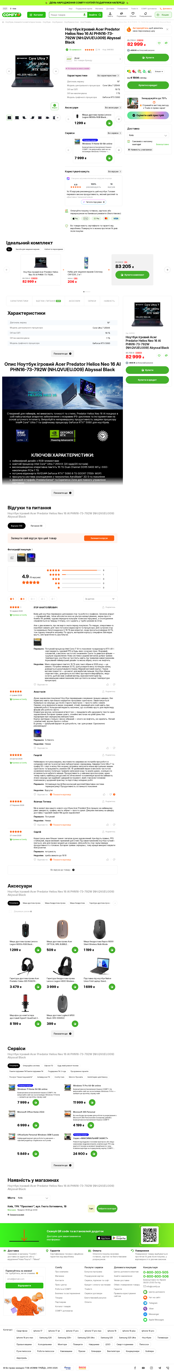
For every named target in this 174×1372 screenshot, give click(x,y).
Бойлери (150, 1351)
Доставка (110, 9)
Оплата (88, 1302)
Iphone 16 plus (129, 1331)
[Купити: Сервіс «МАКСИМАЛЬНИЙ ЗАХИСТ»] (94, 1154)
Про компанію (61, 1271)
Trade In (88, 1289)
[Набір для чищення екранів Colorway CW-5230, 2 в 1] (86, 262)
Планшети (78, 1344)
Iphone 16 (112, 1331)
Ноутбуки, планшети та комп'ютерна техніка (23, 22)
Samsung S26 (45, 1337)
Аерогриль (22, 1358)
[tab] (19, 301)
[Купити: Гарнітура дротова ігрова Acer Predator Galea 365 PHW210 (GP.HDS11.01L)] (38, 987)
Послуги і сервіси (94, 1267)
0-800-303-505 (155, 1272)
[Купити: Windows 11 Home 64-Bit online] (35, 1102)
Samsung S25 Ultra (127, 1337)
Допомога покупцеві (125, 1267)
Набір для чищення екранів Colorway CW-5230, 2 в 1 (85, 273)
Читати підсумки (94, 202)
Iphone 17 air (54, 1331)
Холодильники (45, 1344)
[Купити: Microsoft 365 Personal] (91, 1125)
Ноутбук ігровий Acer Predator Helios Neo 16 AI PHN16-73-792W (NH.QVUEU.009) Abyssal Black (40, 273)
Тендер (59, 1298)
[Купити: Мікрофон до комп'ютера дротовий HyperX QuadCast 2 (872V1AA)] (38, 1024)
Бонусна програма (93, 1271)
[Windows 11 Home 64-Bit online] (77, 141)
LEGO (107, 1344)
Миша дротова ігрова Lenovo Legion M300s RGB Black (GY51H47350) (96, 116)
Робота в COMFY (63, 1289)
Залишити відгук (99, 538)
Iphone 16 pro (148, 1331)
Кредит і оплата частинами (98, 1285)
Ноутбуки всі (57, 22)
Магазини (99, 9)
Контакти (59, 1280)
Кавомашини (66, 1351)
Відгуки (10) (16, 526)
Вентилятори (113, 1351)
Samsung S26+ (64, 1337)
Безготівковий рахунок (95, 1298)
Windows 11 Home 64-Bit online (97, 143)
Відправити (24, 1285)
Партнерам (60, 1302)
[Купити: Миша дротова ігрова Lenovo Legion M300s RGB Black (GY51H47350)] (38, 950)
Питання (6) (36, 526)
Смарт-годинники (125, 1344)
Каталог (38, 14)
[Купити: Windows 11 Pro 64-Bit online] (92, 1102)
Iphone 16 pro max (25, 1337)
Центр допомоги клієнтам (126, 1271)
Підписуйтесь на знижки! (19, 1270)
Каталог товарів (63, 1306)
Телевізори (162, 1337)
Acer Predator (85, 22)
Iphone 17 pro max (93, 1331)
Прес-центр (61, 1285)
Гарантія (118, 1289)
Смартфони (22, 1331)
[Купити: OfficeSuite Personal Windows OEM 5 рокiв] (35, 1154)
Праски (81, 1351)
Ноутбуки (47, 22)
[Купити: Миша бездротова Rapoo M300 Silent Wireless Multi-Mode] (112, 950)
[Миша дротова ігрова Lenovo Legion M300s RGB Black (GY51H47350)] (77, 116)
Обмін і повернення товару (127, 1285)
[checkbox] (19, 911)
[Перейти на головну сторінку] (3, 22)
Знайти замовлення (123, 1276)
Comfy (58, 1267)
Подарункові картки (84, 9)
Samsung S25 (107, 1337)
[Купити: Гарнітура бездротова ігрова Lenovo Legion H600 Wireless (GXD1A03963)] (75, 987)
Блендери (96, 1351)
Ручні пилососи (24, 1351)
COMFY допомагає (149, 9)
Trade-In (134, 9)
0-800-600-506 (156, 1276)
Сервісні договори (93, 1293)
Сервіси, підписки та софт (97, 1280)
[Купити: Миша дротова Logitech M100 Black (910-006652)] (75, 1024)
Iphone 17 (38, 1331)
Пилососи (144, 1344)
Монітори (62, 1344)
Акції (71, 9)
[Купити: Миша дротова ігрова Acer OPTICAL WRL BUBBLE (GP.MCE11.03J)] (75, 950)
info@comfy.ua (153, 1286)
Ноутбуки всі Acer (71, 22)
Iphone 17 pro (72, 1331)
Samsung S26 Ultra (86, 1337)
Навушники (94, 1344)
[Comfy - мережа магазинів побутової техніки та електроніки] (13, 15)
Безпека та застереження (67, 1293)
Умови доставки (121, 1280)
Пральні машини (24, 1344)
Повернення (122, 9)
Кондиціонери (132, 1351)
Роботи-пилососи (45, 1351)
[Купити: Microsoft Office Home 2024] (36, 1125)
